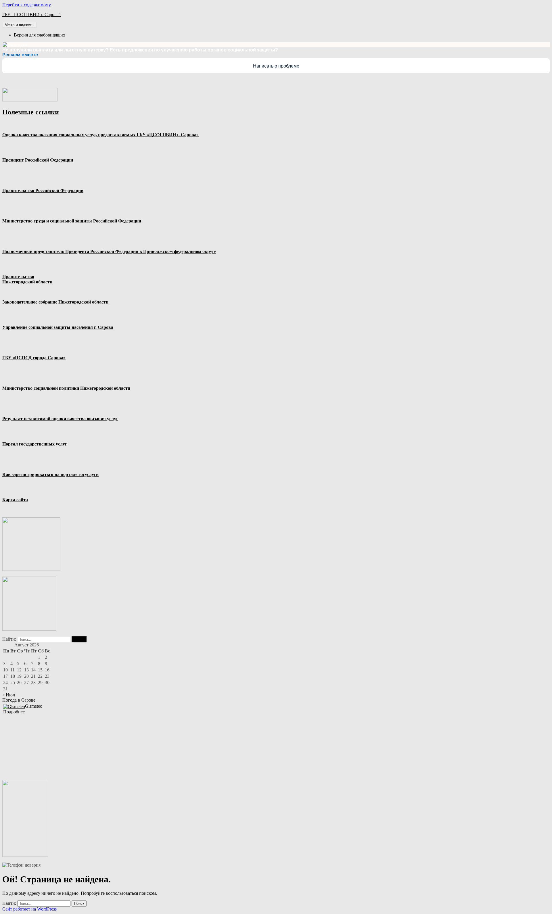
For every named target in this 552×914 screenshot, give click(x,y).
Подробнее (14, 711)
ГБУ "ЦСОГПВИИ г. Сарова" (31, 14)
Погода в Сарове (18, 700)
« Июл (8, 694)
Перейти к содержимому (26, 4)
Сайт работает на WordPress (29, 909)
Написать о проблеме (276, 66)
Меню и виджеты (19, 25)
